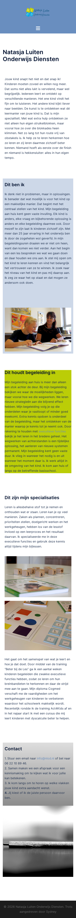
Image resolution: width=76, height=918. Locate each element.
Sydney (51, 911)
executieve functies (52, 431)
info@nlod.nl (45, 758)
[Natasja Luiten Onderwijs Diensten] (38, 12)
